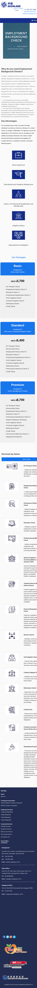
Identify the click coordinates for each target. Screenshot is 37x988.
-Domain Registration (6, 820)
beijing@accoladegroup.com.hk (13, 879)
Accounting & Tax (5, 837)
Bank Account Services (7, 831)
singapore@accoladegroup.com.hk (14, 894)
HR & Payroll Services (6, 834)
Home (9, 46)
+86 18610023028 (8, 876)
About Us (3, 796)
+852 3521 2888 (31, 9)
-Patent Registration (6, 817)
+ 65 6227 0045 (8, 891)
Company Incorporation (8, 800)
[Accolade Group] (11, 5)
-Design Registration (6, 814)
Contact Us (4, 842)
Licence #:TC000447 (18, 8)
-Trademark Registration (7, 812)
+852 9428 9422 (31, 11)
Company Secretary (6, 826)
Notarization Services (6, 829)
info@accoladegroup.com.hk (13, 862)
